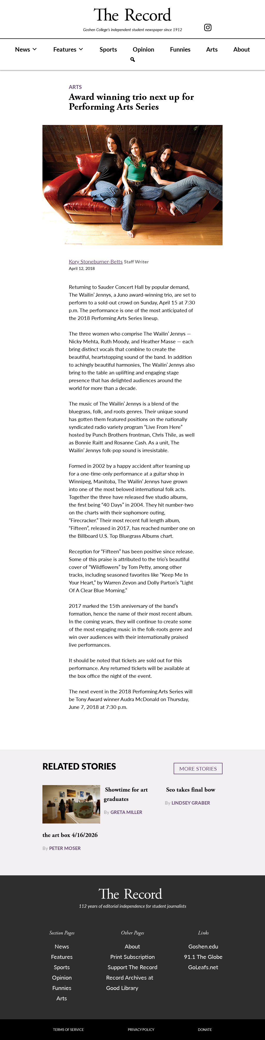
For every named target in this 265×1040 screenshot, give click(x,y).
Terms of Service (68, 1029)
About (241, 49)
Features (64, 49)
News (22, 49)
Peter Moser (65, 848)
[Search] (132, 59)
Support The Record (132, 967)
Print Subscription (132, 956)
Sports (108, 49)
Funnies (180, 49)
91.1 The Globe (203, 956)
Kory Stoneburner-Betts (96, 261)
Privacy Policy (141, 1029)
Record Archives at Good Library (129, 982)
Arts (212, 49)
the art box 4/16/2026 (70, 835)
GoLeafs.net (203, 967)
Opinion (143, 49)
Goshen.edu (203, 946)
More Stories (198, 768)
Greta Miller (126, 812)
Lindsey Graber (191, 802)
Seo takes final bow (190, 790)
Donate (205, 1029)
